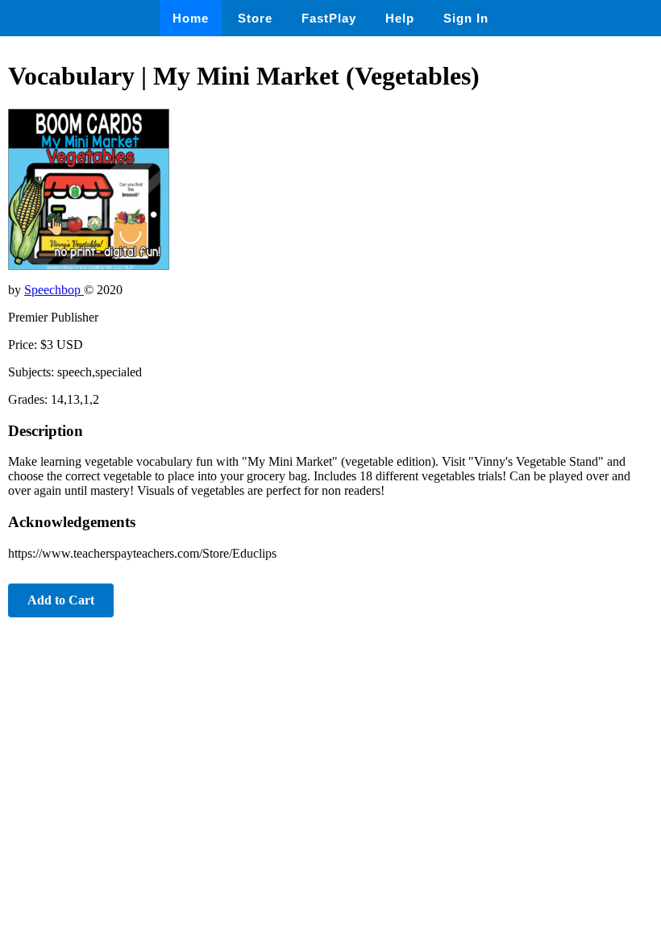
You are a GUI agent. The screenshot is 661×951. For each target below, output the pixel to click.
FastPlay (328, 18)
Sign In (465, 18)
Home (191, 18)
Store (255, 18)
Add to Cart (60, 600)
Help (399, 18)
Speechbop (54, 290)
